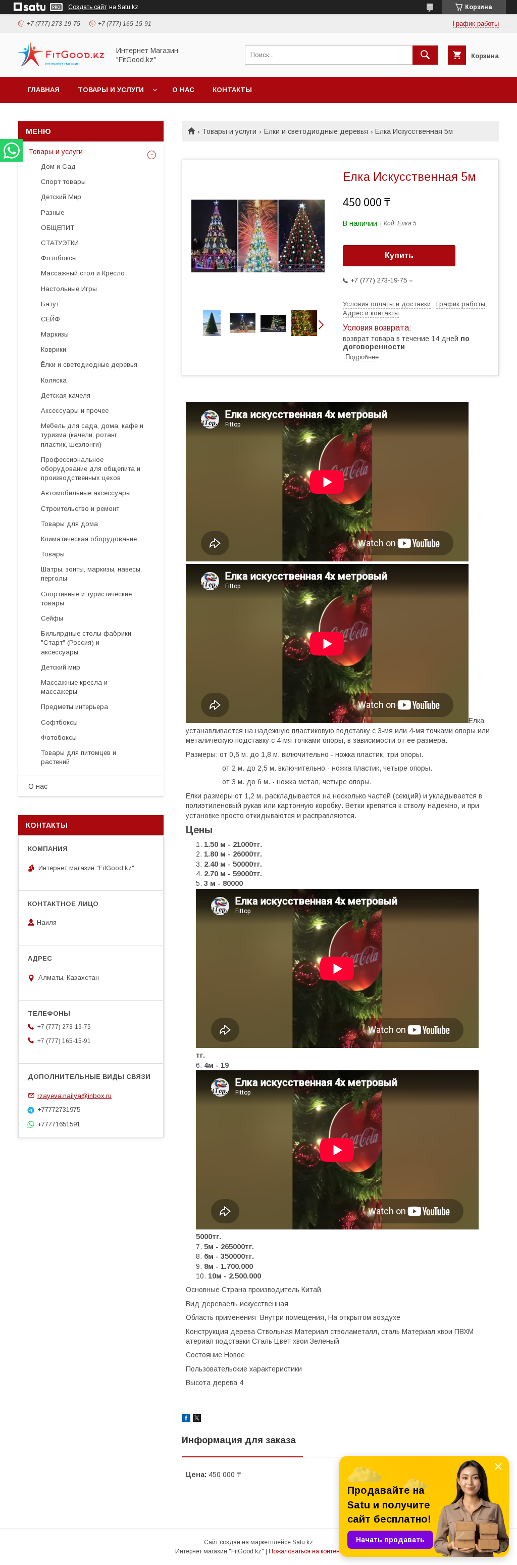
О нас (183, 89)
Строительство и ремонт (80, 508)
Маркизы (55, 334)
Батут (50, 304)
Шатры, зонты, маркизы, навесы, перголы (91, 573)
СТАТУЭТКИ (60, 243)
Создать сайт (87, 7)
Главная (43, 89)
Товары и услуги (111, 89)
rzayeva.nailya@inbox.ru (74, 1095)
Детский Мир (61, 197)
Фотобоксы (59, 258)
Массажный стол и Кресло (83, 273)
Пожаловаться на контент (305, 1551)
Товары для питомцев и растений (78, 757)
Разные (52, 212)
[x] (197, 1419)
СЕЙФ (50, 319)
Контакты (232, 89)
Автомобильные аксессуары (86, 493)
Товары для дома (69, 524)
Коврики (53, 349)
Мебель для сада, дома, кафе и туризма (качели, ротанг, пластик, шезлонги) (92, 435)
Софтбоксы (59, 722)
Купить (399, 255)
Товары (53, 554)
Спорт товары (63, 181)
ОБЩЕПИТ (57, 227)
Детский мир (60, 667)
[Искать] (425, 55)
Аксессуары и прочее (75, 410)
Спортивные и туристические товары (86, 598)
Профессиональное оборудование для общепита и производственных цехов (90, 469)
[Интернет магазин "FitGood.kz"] (61, 64)
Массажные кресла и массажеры (74, 687)
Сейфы (52, 618)
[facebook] (186, 1419)
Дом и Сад (58, 166)
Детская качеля (65, 395)
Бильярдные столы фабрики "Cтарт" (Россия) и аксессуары (86, 642)
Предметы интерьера (74, 706)
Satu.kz (302, 1542)
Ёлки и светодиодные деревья (316, 131)
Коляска (54, 380)
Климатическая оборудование (89, 539)
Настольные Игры (69, 289)
